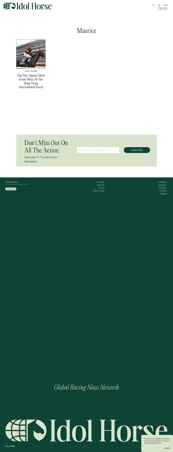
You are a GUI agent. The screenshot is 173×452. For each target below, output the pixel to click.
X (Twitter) (162, 188)
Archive (101, 188)
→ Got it (167, 448)
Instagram (163, 182)
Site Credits (10, 446)
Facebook (163, 185)
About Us (100, 185)
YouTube (163, 191)
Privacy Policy (98, 191)
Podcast (163, 194)
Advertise (100, 182)
